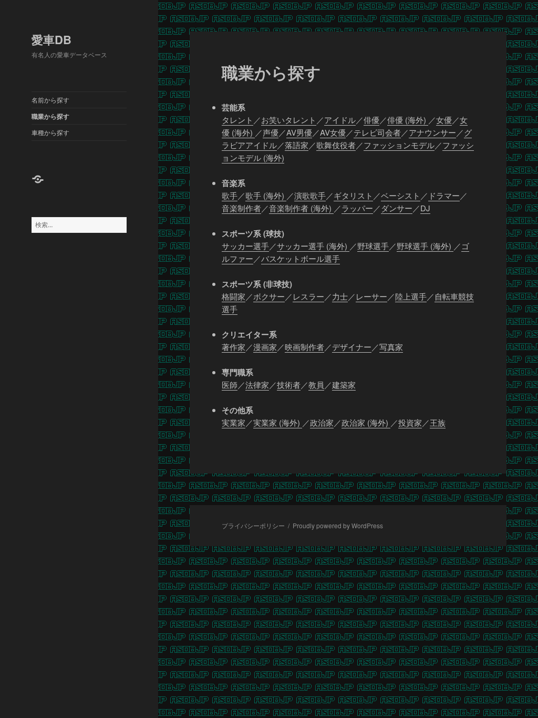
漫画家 (265, 346)
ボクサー (269, 296)
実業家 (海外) (277, 422)
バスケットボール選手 (300, 258)
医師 (229, 384)
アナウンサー (432, 132)
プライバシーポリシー (253, 525)
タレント (237, 119)
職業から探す (50, 116)
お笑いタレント (288, 119)
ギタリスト (353, 195)
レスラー (308, 296)
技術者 (289, 384)
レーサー (371, 296)
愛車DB (51, 39)
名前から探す (50, 99)
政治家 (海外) (366, 422)
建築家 (344, 384)
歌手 (229, 195)
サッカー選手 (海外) (313, 245)
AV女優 (333, 132)
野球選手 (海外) (425, 245)
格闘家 (233, 296)
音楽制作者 (241, 207)
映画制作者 (304, 346)
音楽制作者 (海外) (301, 207)
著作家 (233, 346)
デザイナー (351, 346)
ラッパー (357, 207)
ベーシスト (400, 195)
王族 (438, 422)
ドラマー (444, 195)
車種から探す (50, 132)
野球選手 (373, 245)
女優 (444, 119)
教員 (316, 384)
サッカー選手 (245, 245)
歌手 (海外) (265, 195)
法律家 (257, 384)
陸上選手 (411, 296)
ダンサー (396, 207)
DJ (425, 207)
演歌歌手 (310, 195)
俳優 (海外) (407, 119)
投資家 (410, 422)
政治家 (322, 422)
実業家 (233, 422)
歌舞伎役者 (336, 144)
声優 (270, 132)
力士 (340, 296)
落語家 (296, 144)
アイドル (340, 119)
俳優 (371, 119)
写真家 (391, 346)
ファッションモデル (399, 144)
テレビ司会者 (377, 132)
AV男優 (299, 132)
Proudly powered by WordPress (338, 525)
